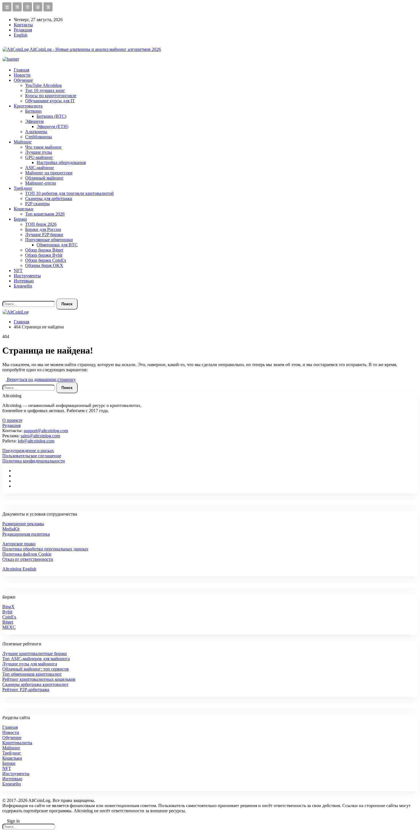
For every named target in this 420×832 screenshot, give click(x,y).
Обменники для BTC (57, 244)
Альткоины (36, 131)
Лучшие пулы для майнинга (29, 663)
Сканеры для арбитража (48, 198)
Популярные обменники (49, 239)
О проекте (12, 420)
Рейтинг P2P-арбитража (25, 689)
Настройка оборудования (61, 162)
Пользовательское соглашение (31, 455)
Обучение (23, 80)
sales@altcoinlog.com (40, 435)
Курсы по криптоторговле (50, 95)
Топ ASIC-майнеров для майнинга (36, 658)
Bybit (7, 611)
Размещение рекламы (23, 523)
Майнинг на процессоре (49, 172)
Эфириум (34, 121)
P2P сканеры (37, 203)
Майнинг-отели (40, 183)
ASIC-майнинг (39, 167)
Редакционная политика (26, 534)
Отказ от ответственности (27, 559)
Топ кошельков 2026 (45, 214)
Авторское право (18, 543)
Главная (21, 69)
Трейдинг (23, 188)
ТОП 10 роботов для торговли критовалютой (69, 193)
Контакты (23, 24)
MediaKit (10, 528)
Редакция (23, 29)
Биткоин (33, 111)
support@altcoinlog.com (46, 430)
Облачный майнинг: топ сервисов (35, 669)
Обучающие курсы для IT (50, 100)
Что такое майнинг (43, 147)
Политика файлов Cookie (26, 554)
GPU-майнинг (39, 157)
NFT (18, 270)
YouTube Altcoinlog (43, 85)
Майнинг (23, 141)
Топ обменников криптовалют (32, 674)
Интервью (24, 280)
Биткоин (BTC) (51, 116)
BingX (8, 606)
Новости (22, 75)
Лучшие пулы (38, 152)
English (20, 35)
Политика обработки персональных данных (45, 548)
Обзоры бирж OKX (44, 265)
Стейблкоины (38, 136)
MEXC (9, 627)
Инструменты (27, 275)
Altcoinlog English (19, 568)
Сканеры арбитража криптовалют (35, 684)
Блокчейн (23, 286)
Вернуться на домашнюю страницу (41, 379)
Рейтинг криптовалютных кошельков (38, 679)
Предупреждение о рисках (28, 450)
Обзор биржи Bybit (43, 255)
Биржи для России (43, 229)
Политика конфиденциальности (33, 460)
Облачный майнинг (44, 177)
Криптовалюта (28, 105)
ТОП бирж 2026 (41, 224)
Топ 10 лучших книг (45, 90)
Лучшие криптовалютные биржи (34, 653)
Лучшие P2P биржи (44, 234)
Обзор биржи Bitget (44, 250)
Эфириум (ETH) (52, 126)
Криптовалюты (17, 742)
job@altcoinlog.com (36, 440)
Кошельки (23, 208)
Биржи (20, 219)
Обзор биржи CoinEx (45, 260)
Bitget (7, 622)
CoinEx (9, 616)
